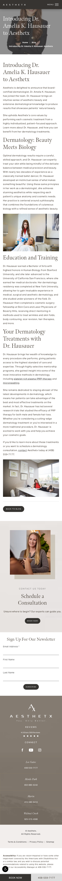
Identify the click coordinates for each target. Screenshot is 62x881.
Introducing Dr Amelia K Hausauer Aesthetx (31, 46)
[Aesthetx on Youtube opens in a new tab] (31, 750)
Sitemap (50, 842)
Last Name (8, 672)
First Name (9, 659)
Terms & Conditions (17, 842)
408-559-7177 (44, 867)
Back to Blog (13, 509)
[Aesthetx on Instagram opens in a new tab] (39, 750)
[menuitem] (22, 750)
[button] (5, 869)
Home (25, 42)
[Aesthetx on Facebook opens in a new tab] (22, 750)
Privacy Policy (36, 842)
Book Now (32, 621)
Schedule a (32, 596)
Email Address (11, 646)
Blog (34, 42)
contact (22, 450)
